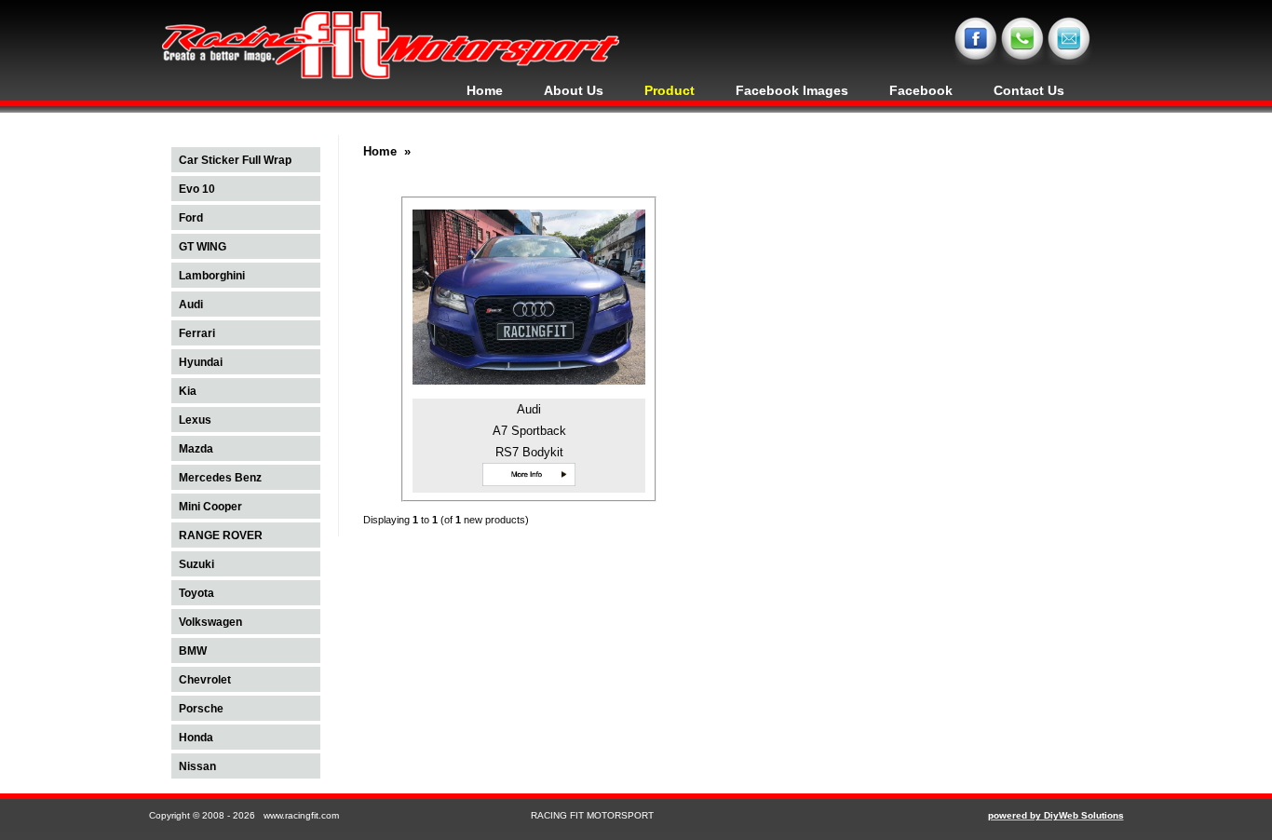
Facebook (921, 90)
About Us (573, 90)
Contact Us (1029, 90)
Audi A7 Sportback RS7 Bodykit (529, 430)
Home (485, 90)
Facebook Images (792, 90)
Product (669, 90)
